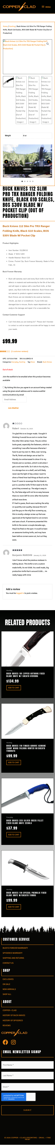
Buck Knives (47, 362)
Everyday (14, 362)
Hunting (12, 26)
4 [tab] (30, 181)
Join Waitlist (13, 408)
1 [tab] (22, 181)
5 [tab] (33, 181)
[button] (47, 43)
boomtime (32, 1138)
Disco (33, 362)
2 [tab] (24, 181)
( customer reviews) (19, 351)
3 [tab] (27, 181)
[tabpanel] (27, 161)
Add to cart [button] (13, 687)
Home (5, 26)
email (42, 1138)
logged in (20, 593)
